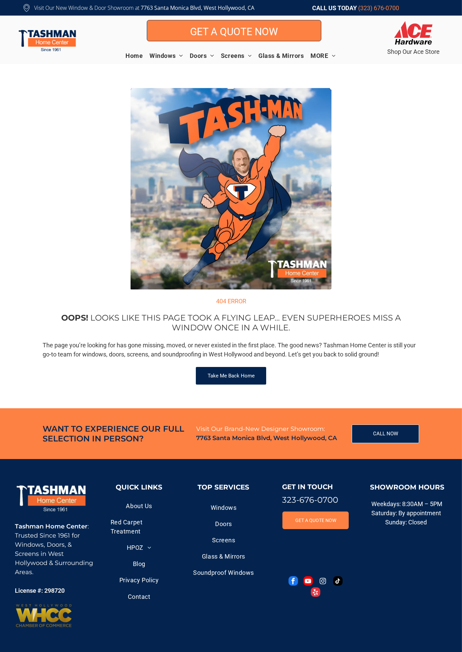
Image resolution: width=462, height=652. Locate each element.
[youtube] (308, 581)
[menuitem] (137, 55)
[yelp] (315, 593)
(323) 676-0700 (378, 8)
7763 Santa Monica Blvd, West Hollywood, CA (266, 438)
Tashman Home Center (51, 526)
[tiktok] (338, 581)
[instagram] (323, 581)
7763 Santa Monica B (167, 8)
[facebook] (293, 581)
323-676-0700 (310, 500)
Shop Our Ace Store (413, 51)
